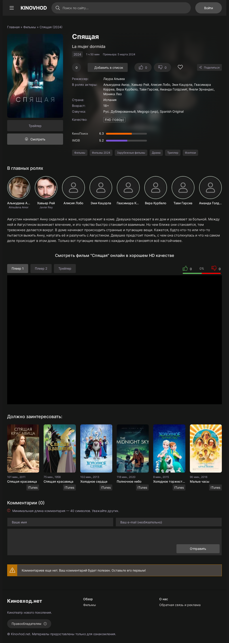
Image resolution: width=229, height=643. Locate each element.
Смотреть (37, 139)
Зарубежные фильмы (131, 152)
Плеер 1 (18, 268)
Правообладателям (26, 624)
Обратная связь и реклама (180, 605)
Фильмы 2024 (101, 152)
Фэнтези (190, 152)
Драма (156, 152)
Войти (208, 8)
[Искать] (57, 7)
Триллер (172, 152)
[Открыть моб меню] (11, 7)
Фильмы (29, 27)
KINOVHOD (34, 8)
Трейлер (35, 126)
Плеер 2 (41, 268)
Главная (13, 27)
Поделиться (212, 67)
